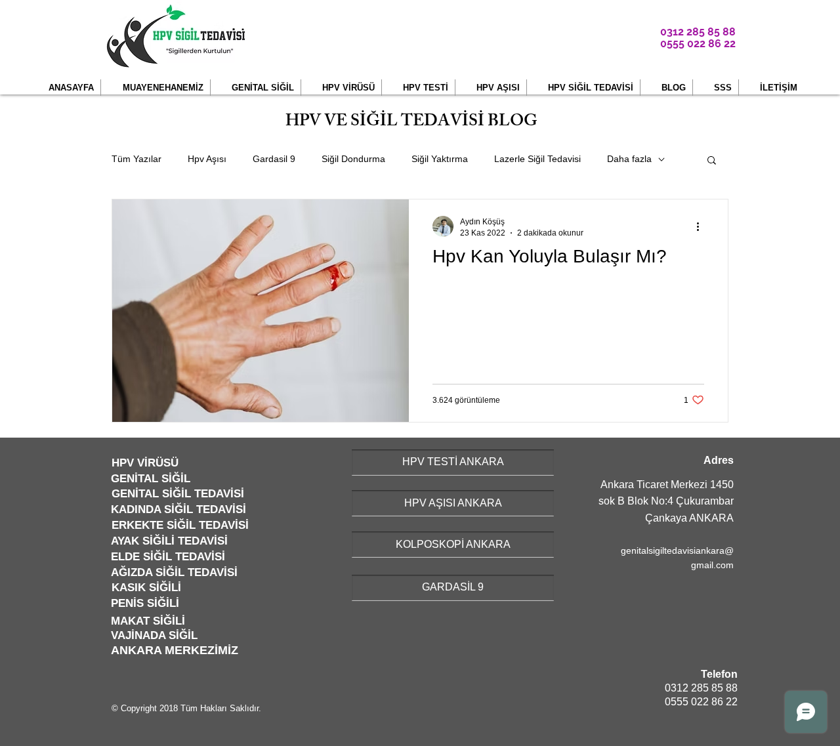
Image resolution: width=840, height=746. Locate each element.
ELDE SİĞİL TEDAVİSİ (168, 556)
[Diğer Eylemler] (702, 226)
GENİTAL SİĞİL (150, 478)
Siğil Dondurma (353, 159)
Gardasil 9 (274, 159)
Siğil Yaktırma (439, 159)
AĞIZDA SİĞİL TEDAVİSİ (174, 572)
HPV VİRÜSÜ (145, 463)
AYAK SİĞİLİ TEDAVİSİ (169, 541)
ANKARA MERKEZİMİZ (174, 650)
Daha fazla (629, 159)
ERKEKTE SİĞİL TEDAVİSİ (180, 525)
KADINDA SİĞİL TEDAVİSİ (178, 509)
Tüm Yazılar (136, 159)
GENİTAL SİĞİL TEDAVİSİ (178, 493)
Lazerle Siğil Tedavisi (537, 159)
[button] (155, 87)
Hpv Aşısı (207, 159)
